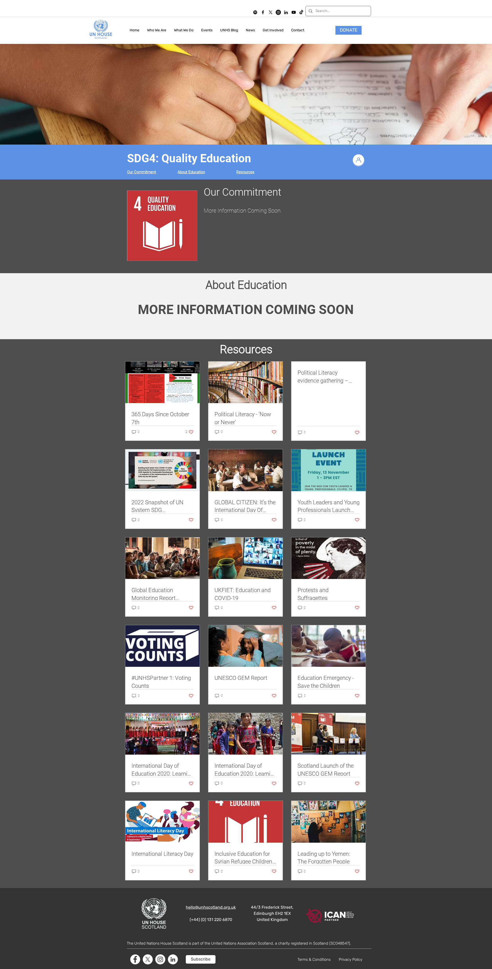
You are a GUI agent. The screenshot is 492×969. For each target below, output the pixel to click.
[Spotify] (255, 12)
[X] (270, 12)
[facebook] (262, 12)
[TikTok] (301, 12)
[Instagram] (278, 12)
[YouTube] (293, 12)
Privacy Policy (350, 959)
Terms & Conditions (314, 959)
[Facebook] (135, 959)
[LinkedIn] (286, 12)
